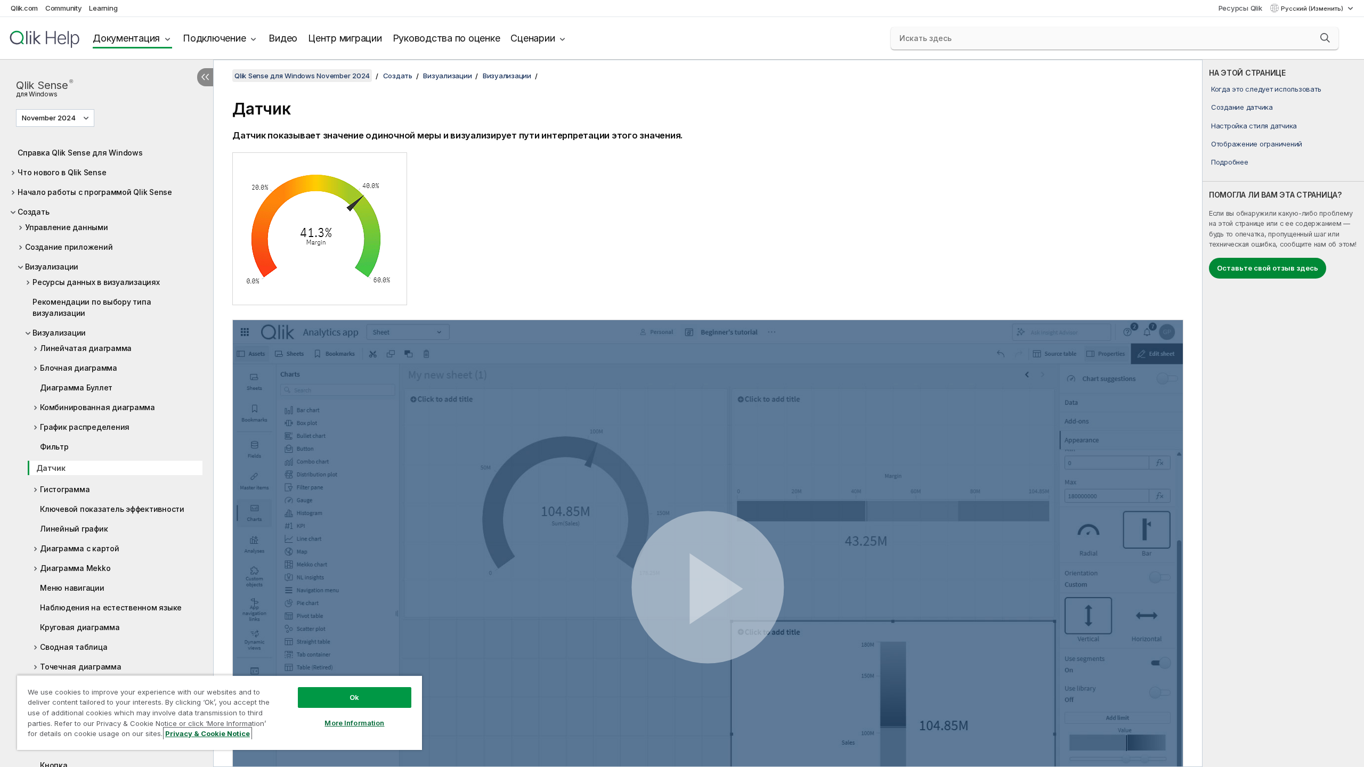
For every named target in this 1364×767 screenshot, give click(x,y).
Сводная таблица (73, 646)
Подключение (214, 38)
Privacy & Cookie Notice (207, 733)
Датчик (51, 467)
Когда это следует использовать (1266, 89)
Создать (33, 211)
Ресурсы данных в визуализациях (96, 282)
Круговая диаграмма (80, 627)
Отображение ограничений (1256, 144)
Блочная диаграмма (78, 367)
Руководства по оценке (446, 38)
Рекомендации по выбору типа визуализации (92, 307)
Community (63, 8)
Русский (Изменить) (1313, 8)
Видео (283, 38)
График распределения (84, 426)
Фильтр (54, 446)
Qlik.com (24, 8)
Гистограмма (65, 489)
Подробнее (1229, 162)
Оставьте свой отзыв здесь (1267, 268)
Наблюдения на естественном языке (111, 607)
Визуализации (51, 266)
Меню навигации (72, 587)
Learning (103, 8)
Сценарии (532, 38)
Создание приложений (68, 246)
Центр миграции (345, 38)
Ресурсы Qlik (1240, 8)
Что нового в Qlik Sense (62, 172)
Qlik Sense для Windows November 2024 (302, 75)
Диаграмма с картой (79, 548)
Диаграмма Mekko (75, 568)
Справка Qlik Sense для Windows (80, 152)
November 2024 (49, 117)
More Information (354, 723)
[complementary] (1283, 413)
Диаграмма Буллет (76, 387)
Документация (126, 38)
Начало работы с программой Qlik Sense (95, 192)
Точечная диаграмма (80, 666)
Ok (354, 697)
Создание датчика (1242, 107)
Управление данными (66, 227)
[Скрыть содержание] (205, 77)
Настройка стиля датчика (1254, 125)
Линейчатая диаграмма (86, 348)
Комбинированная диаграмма (97, 407)
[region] (219, 712)
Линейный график (74, 528)
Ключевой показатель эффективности (112, 508)
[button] (1325, 37)
